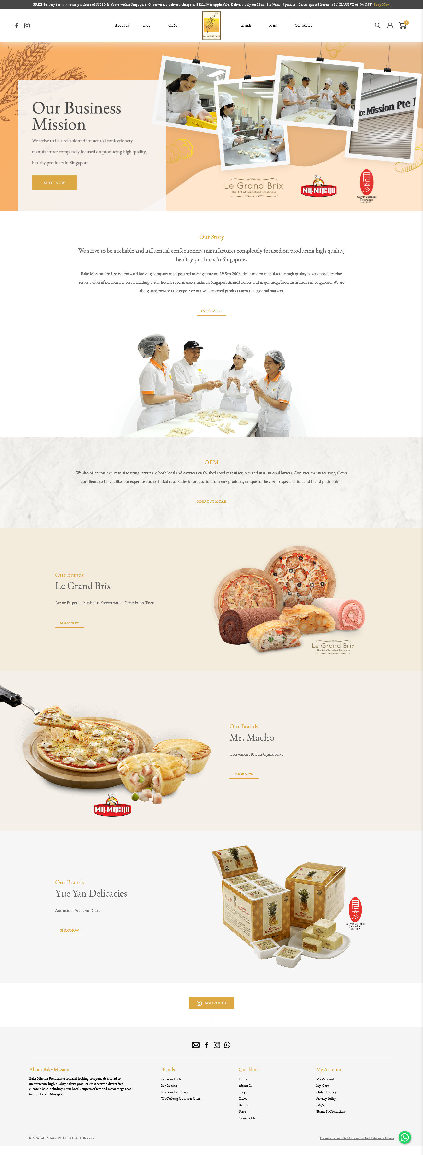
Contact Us (247, 1118)
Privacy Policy (326, 1098)
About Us (246, 1085)
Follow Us (215, 1003)
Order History (326, 1092)
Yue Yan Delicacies (91, 892)
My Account (325, 1078)
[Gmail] (196, 1045)
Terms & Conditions (331, 1111)
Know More (211, 311)
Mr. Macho (251, 737)
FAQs (320, 1105)
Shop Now (382, 4)
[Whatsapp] (227, 1045)
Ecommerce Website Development (342, 1138)
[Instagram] (27, 25)
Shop (242, 1092)
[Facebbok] (206, 1045)
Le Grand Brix (83, 585)
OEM (243, 1098)
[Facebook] (17, 25)
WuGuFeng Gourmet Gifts (180, 1098)
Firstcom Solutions (381, 1138)
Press (242, 1111)
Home (243, 1078)
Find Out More (211, 501)
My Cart (322, 1085)
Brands (244, 1105)
